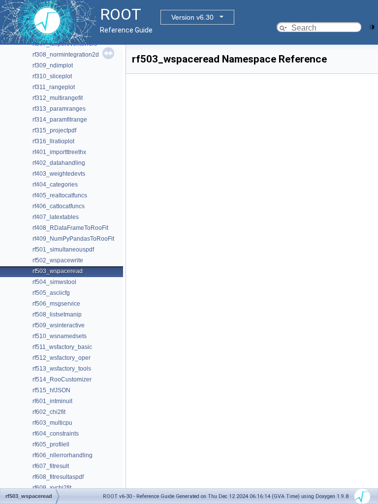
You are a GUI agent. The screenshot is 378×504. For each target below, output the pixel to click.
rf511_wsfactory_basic (62, 347)
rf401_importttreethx (59, 152)
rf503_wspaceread (57, 271)
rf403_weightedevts (58, 173)
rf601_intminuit (52, 401)
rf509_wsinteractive (58, 325)
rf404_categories (55, 184)
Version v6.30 (192, 17)
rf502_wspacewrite (57, 260)
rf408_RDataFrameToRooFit (70, 227)
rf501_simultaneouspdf (63, 249)
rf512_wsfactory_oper (61, 357)
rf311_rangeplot (53, 87)
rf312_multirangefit (57, 97)
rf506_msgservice (56, 303)
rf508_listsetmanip (57, 314)
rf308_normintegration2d (65, 54)
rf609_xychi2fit (51, 487)
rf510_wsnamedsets (59, 336)
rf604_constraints (55, 433)
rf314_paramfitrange (59, 119)
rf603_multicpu (52, 422)
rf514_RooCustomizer (62, 379)
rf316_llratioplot (53, 141)
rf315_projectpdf (54, 130)
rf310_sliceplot (52, 76)
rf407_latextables (55, 217)
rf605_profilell (50, 444)
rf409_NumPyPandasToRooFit (73, 238)
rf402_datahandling (58, 162)
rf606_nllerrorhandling (62, 455)
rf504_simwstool (54, 282)
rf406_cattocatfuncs (58, 206)
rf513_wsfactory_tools (61, 368)
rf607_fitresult (50, 466)
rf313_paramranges (59, 108)
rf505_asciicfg (51, 292)
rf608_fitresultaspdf (58, 476)
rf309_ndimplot (52, 65)
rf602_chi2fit (48, 412)
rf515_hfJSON (51, 390)
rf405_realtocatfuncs (59, 195)
